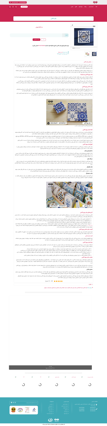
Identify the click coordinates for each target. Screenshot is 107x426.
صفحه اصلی (65, 404)
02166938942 (81, 409)
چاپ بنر (51, 404)
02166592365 (92, 411)
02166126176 (92, 407)
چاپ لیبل (50, 411)
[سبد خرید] (13, 7)
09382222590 (81, 411)
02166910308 (92, 409)
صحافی (66, 409)
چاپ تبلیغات (65, 408)
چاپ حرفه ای (64, 287)
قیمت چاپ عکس (88, 236)
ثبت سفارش (36, 39)
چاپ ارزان (74, 287)
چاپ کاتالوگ (50, 408)
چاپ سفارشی (58, 287)
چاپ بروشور (50, 409)
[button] (72, 25)
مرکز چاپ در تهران (47, 287)
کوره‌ (64, 171)
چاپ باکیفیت (69, 287)
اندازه (67, 35)
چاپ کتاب (65, 411)
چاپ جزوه (65, 413)
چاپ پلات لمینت (49, 413)
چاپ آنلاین (85, 287)
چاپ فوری (54, 287)
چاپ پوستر (50, 406)
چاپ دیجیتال (60, 52)
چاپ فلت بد (89, 225)
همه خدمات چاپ (64, 406)
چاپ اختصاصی (80, 287)
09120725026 (41, 45)
